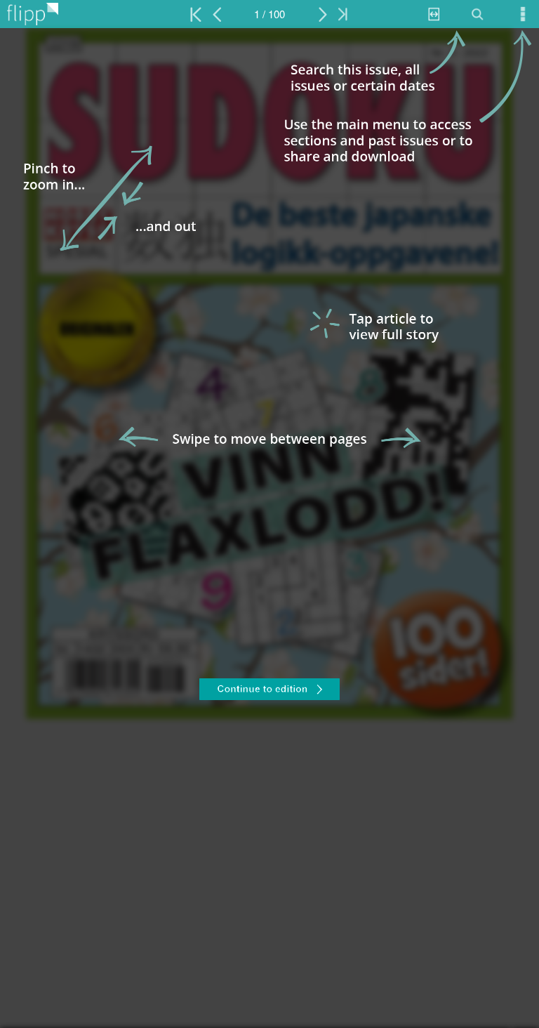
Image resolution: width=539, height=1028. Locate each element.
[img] (269, 528)
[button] (269, 691)
